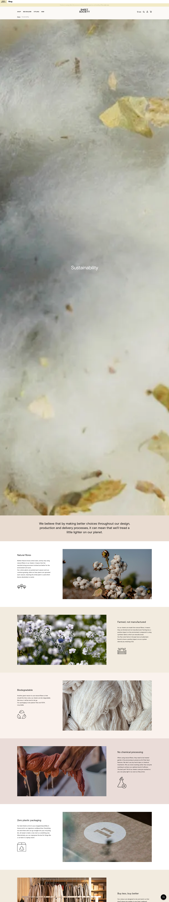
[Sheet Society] (84, 10)
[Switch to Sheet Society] (3, 1)
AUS (140, 12)
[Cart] (151, 12)
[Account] (147, 12)
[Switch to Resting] (10, 1)
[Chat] (163, 897)
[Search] (144, 12)
